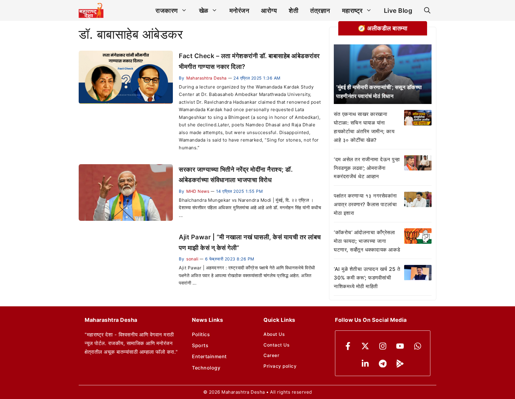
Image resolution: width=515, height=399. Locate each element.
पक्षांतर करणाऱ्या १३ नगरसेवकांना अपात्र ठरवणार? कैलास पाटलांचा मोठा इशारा (365, 204)
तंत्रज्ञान (320, 10)
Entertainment (209, 356)
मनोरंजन (239, 10)
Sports (200, 345)
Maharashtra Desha (206, 77)
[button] (427, 10)
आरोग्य (269, 10)
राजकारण (167, 10)
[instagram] (383, 346)
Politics (201, 334)
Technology (206, 368)
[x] (365, 346)
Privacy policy (280, 366)
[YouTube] (400, 346)
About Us (274, 334)
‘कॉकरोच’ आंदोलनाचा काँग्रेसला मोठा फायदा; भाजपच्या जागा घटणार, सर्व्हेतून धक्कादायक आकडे (367, 241)
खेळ (203, 10)
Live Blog (398, 10)
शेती (293, 10)
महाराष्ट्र (352, 10)
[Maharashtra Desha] (91, 10)
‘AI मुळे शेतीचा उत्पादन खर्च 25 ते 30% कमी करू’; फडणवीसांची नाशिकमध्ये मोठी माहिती (367, 277)
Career (271, 355)
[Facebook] (348, 346)
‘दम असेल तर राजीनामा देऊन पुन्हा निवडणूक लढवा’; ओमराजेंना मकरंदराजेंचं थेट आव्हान (367, 168)
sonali (192, 258)
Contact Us (276, 345)
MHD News (197, 191)
